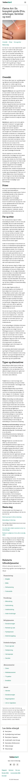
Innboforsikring (9, 609)
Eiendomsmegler (10, 623)
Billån (6, 583)
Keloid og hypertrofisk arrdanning (11, 517)
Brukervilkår (5, 773)
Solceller (7, 658)
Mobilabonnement (10, 672)
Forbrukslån (8, 591)
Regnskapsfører (10, 699)
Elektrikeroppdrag (10, 636)
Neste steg (5, 45)
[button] (25, 2)
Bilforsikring (8, 601)
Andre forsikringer (10, 613)
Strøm (7, 668)
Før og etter (17, 42)
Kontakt (4, 776)
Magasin (4, 770)
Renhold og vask (10, 628)
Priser (10, 42)
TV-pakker (8, 676)
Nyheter (11, 770)
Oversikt (4, 42)
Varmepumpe (9, 654)
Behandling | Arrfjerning (8, 520)
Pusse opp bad (9, 646)
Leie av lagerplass (10, 703)
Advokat (7, 690)
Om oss (17, 770)
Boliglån (7, 579)
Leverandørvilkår (15, 773)
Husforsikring (9, 605)
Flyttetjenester (9, 632)
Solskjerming (9, 650)
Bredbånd (8, 680)
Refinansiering (9, 587)
